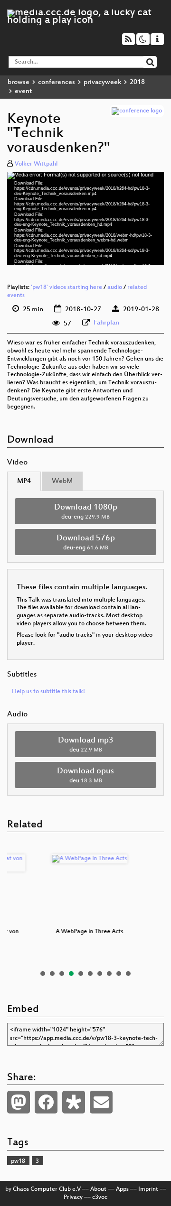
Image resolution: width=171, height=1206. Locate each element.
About (98, 1189)
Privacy (73, 1197)
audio (114, 287)
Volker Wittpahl (36, 164)
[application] (85, 218)
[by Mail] (101, 1102)
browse (18, 82)
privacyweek (102, 82)
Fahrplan (106, 323)
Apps (122, 1189)
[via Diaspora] (73, 1102)
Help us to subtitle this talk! (48, 691)
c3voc (99, 1197)
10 (128, 973)
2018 (137, 82)
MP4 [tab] (24, 481)
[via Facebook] (46, 1102)
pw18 (18, 1161)
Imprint (148, 1189)
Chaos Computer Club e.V (47, 1189)
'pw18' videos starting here (66, 287)
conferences (56, 82)
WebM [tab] (62, 481)
